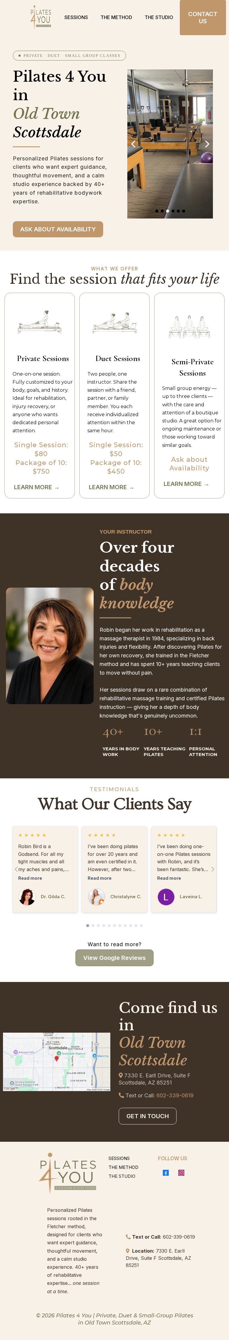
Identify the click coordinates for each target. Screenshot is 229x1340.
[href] (56, 1062)
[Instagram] (181, 1173)
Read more (30, 878)
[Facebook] (166, 1173)
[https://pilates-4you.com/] (40, 17)
